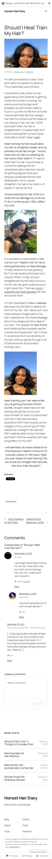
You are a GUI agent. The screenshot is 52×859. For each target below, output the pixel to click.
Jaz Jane (18, 557)
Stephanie (18, 71)
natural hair (11, 501)
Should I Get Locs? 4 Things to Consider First (18, 743)
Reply (16, 586)
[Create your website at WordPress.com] (26, 3)
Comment (37, 704)
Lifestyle (29, 71)
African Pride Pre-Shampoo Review (15, 778)
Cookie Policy (14, 847)
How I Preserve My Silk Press (13, 520)
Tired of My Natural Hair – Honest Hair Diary (26, 627)
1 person (27, 581)
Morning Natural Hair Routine (14, 755)
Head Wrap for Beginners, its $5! (35, 520)
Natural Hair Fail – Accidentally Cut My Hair (19, 766)
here (36, 137)
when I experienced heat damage (24, 289)
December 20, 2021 (15, 624)
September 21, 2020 (23, 553)
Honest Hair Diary (14, 11)
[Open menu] (46, 11)
